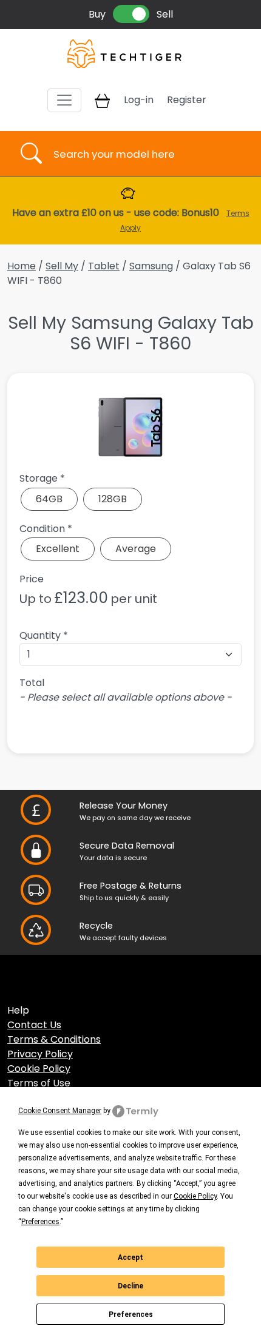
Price (31, 579)
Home (21, 266)
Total (31, 683)
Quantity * (43, 635)
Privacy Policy (40, 1054)
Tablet (104, 266)
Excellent (58, 549)
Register (186, 100)
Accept (130, 1257)
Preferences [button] (40, 1221)
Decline (130, 1286)
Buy (97, 14)
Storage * (42, 478)
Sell (165, 14)
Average (135, 549)
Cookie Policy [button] (195, 1196)
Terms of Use (38, 1083)
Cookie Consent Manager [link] (59, 1110)
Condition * (45, 529)
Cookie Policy (38, 1068)
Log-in (139, 100)
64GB (49, 499)
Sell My (62, 266)
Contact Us (34, 1025)
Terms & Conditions (54, 1039)
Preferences (131, 1314)
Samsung (151, 266)
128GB (112, 499)
